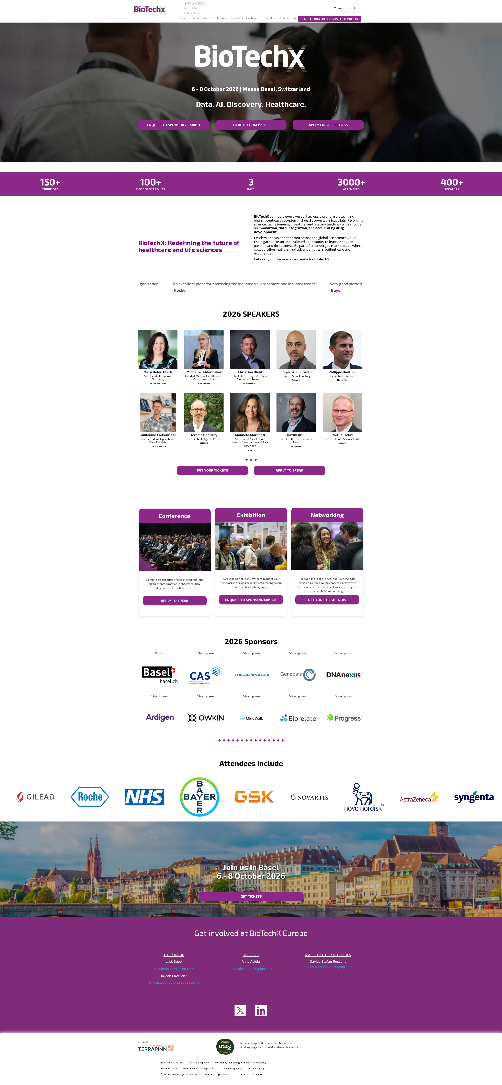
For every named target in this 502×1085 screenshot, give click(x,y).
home (182, 18)
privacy (208, 1074)
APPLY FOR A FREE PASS (328, 125)
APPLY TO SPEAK (289, 470)
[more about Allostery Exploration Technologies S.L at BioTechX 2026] (252, 718)
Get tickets (251, 896)
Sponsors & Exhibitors (244, 18)
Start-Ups (269, 18)
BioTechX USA (287, 18)
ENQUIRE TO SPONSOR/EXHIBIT (251, 599)
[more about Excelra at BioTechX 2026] (159, 674)
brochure (258, 1074)
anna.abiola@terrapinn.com (251, 968)
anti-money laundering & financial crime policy (240, 1062)
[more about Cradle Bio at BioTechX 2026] (206, 718)
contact (243, 1074)
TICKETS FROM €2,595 (251, 125)
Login (353, 8)
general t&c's (225, 1074)
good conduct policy (171, 1062)
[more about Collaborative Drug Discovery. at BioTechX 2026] (344, 674)
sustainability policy (230, 1068)
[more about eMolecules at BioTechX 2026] (206, 674)
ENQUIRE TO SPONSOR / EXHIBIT (174, 125)
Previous (138, 404)
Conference (219, 18)
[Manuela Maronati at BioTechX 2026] (250, 412)
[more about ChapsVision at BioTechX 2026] (298, 674)
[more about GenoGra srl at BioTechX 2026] (344, 718)
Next (364, 404)
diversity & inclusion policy (198, 1068)
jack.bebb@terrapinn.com (174, 968)
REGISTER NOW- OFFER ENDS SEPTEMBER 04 (329, 19)
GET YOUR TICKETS (212, 470)
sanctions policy (255, 1068)
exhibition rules (168, 1068)
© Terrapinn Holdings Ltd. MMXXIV (179, 1074)
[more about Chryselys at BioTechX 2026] (298, 718)
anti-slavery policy (198, 1062)
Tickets (339, 8)
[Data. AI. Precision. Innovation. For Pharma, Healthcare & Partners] (150, 10)
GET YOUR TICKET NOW (327, 599)
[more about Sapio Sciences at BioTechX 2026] (252, 674)
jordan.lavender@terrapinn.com (174, 982)
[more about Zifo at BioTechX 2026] (159, 718)
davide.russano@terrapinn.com (328, 966)
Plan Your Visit (199, 18)
